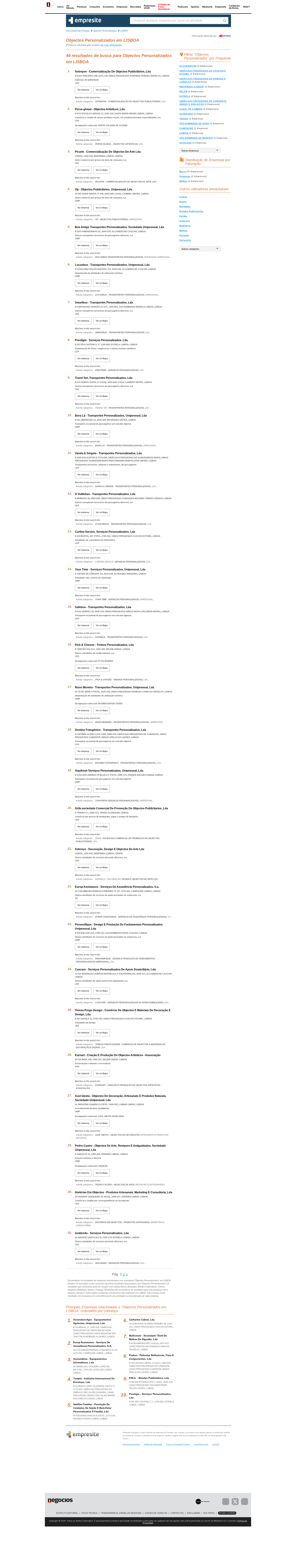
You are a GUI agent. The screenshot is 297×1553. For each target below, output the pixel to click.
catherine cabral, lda (142, 1319)
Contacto (215, 1444)
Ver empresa (83, 90)
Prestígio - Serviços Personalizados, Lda (101, 340)
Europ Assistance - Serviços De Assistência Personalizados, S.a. (117, 886)
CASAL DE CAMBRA (191, 109)
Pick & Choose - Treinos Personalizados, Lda (104, 644)
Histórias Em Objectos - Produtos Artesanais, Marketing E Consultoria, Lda (123, 1192)
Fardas (183, 216)
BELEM (183, 91)
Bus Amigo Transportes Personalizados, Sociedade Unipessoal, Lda (119, 227)
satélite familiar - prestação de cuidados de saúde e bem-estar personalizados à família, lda (92, 1408)
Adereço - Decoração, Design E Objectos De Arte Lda (109, 849)
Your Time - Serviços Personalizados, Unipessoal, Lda (110, 569)
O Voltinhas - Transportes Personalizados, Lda (105, 494)
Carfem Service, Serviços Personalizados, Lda (105, 531)
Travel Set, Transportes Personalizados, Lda (103, 377)
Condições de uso (201, 1444)
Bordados (184, 206)
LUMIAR (184, 133)
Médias (183, 181)
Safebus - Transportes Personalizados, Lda (103, 607)
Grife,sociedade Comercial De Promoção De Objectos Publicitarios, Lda (121, 808)
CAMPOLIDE (186, 128)
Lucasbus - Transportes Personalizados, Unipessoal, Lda (112, 264)
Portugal (184, 235)
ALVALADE (185, 143)
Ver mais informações (111, 45)
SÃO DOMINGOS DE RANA (194, 123)
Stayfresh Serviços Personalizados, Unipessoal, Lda (109, 770)
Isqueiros (184, 221)
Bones (183, 202)
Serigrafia (185, 240)
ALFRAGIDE (186, 114)
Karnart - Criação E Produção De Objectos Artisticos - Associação (118, 1055)
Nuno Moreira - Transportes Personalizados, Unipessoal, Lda (114, 687)
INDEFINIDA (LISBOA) (191, 87)
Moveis (183, 230)
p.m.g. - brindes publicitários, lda (149, 1378)
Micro (182, 171)
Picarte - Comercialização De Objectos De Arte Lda (108, 151)
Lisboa (183, 197)
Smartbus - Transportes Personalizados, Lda (104, 302)
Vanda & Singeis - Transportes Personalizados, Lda (108, 453)
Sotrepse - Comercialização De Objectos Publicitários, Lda (113, 71)
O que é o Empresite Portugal (178, 1444)
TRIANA (183, 119)
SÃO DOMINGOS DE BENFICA (196, 138)
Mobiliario (185, 226)
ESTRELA (184, 96)
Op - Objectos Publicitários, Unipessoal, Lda (103, 189)
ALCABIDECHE (188, 66)
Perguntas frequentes (131, 1444)
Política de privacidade (153, 1444)
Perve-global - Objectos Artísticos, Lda (100, 109)
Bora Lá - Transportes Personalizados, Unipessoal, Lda (111, 415)
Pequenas (185, 176)
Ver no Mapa (102, 90)
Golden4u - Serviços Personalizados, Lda (102, 1233)
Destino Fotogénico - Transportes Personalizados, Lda (110, 729)
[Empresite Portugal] (85, 23)
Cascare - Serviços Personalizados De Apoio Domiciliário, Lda (115, 969)
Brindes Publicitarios (191, 211)
